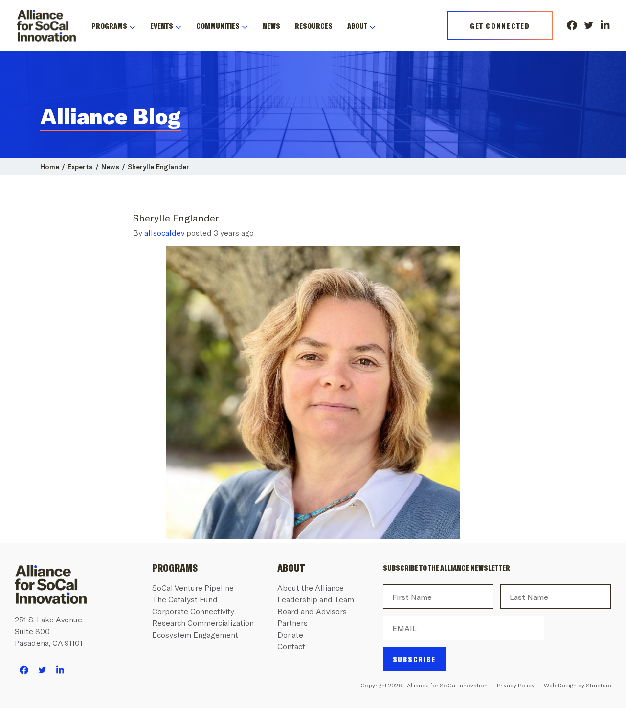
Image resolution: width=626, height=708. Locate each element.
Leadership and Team (315, 599)
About (357, 25)
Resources (314, 25)
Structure (598, 685)
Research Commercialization (203, 622)
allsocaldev (164, 232)
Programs (109, 25)
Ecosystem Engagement (195, 634)
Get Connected (500, 25)
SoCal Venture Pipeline (193, 587)
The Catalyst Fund (185, 599)
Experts (80, 166)
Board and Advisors (312, 611)
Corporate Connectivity (193, 611)
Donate (290, 634)
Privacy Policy (516, 685)
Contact (291, 646)
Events (161, 25)
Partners (292, 622)
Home (49, 166)
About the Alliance (310, 587)
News (271, 25)
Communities (218, 25)
